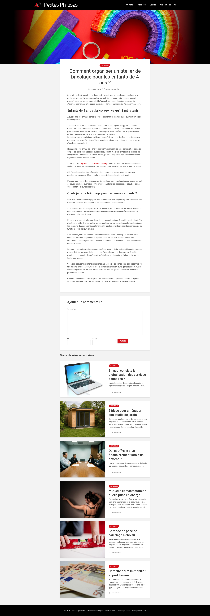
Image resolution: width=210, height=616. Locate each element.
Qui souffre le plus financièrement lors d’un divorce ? (126, 455)
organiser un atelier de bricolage (94, 163)
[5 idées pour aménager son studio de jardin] (82, 419)
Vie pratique (165, 5)
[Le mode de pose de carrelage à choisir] (82, 539)
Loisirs (153, 5)
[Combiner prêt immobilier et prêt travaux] (82, 579)
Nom (69, 338)
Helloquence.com (139, 610)
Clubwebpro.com (123, 610)
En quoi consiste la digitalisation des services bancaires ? (127, 375)
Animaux (129, 5)
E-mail (95, 338)
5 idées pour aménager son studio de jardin (125, 413)
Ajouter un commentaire (112, 89)
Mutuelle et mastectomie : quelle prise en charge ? (127, 493)
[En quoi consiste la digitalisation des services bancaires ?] (82, 379)
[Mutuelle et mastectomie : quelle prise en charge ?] (82, 499)
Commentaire (72, 309)
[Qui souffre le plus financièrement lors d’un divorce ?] (82, 459)
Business (141, 5)
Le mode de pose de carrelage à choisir (123, 533)
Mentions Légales (97, 610)
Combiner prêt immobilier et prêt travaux (127, 573)
